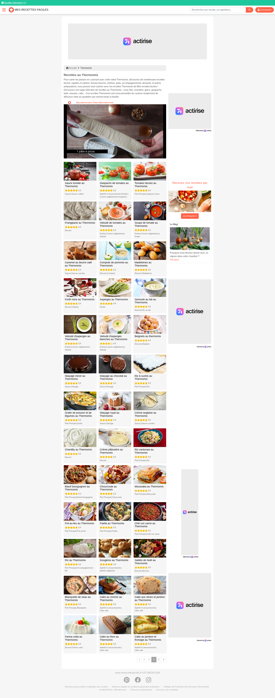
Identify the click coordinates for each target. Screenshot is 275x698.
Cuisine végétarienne (108, 197)
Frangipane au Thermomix (80, 222)
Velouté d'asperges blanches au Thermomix (113, 338)
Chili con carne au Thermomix (145, 525)
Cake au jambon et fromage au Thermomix (148, 638)
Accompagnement (84, 568)
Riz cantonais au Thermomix (144, 451)
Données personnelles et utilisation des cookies (86, 687)
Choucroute (117, 497)
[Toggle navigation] (4, 10)
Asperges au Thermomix (114, 299)
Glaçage (74, 387)
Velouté (103, 236)
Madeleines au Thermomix (143, 264)
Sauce (67, 194)
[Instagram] (148, 681)
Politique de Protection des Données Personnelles (186, 687)
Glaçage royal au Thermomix (109, 414)
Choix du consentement (141, 690)
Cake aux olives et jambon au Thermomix (150, 599)
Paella (114, 531)
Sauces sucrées (78, 273)
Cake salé (104, 610)
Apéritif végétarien (107, 571)
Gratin (79, 423)
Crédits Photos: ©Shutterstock (112, 690)
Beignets (146, 344)
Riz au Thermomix (75, 560)
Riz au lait (146, 310)
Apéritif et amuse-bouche (110, 194)
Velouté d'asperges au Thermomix (77, 338)
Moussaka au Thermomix (149, 486)
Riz (148, 387)
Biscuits (145, 571)
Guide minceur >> (15, 2)
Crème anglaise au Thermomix (145, 414)
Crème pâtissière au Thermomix (111, 451)
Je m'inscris (189, 216)
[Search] (249, 9)
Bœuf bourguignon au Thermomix (77, 488)
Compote (111, 273)
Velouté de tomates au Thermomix (112, 224)
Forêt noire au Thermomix (80, 299)
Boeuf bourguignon (85, 497)
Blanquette (81, 608)
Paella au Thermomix (112, 523)
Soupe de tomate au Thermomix (146, 224)
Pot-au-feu (81, 531)
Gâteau (76, 307)
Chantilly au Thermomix (78, 449)
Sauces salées (77, 194)
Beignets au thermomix (148, 336)
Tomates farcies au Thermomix (145, 185)
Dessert (68, 230)
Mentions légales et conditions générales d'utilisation (136, 687)
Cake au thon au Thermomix (109, 638)
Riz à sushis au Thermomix (143, 378)
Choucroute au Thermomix (108, 488)
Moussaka (151, 494)
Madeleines (147, 273)
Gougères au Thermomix (114, 560)
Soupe (137, 236)
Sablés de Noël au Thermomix (145, 562)
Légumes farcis (153, 194)
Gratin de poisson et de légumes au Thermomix (78, 414)
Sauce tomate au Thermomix (74, 185)
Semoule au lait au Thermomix (145, 301)
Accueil (73, 68)
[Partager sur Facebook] (138, 681)
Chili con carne (153, 534)
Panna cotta (78, 647)
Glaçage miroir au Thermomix (75, 378)
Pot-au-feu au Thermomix (79, 523)
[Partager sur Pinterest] (127, 681)
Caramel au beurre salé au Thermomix (78, 264)
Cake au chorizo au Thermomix (111, 599)
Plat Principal (140, 194)
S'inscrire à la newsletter (167, 690)
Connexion (265, 10)
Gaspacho (122, 197)
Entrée (124, 194)
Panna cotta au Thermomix (73, 638)
